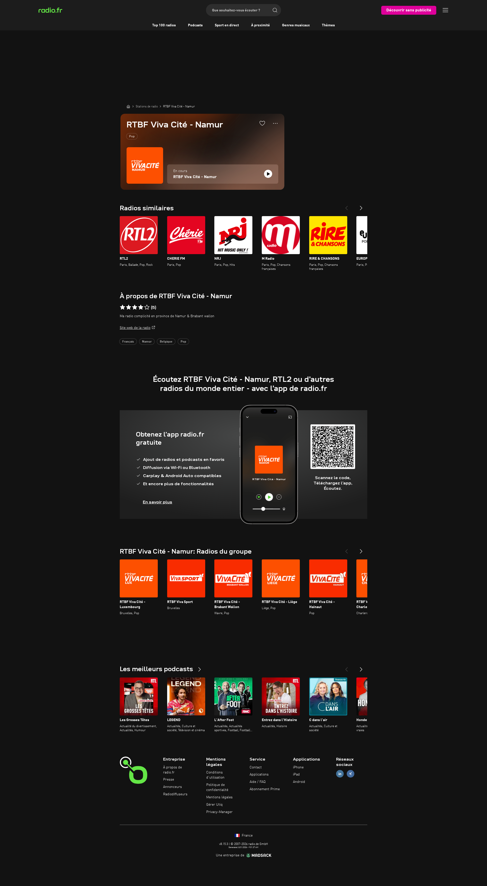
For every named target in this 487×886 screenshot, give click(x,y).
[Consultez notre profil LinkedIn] (340, 774)
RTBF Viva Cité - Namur (195, 177)
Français (128, 341)
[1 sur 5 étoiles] (122, 307)
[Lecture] (268, 174)
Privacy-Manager (219, 812)
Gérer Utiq (214, 804)
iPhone (298, 767)
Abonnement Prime (265, 789)
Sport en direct (227, 25)
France (247, 835)
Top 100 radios (164, 25)
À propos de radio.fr (172, 770)
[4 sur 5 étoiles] (141, 307)
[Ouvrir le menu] (445, 10)
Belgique (166, 341)
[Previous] (346, 206)
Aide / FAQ (258, 782)
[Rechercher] (275, 10)
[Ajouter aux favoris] (262, 123)
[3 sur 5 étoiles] (135, 307)
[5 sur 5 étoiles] (147, 307)
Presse (168, 779)
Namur (147, 341)
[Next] (361, 206)
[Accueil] (128, 106)
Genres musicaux (296, 25)
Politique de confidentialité (217, 787)
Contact (256, 767)
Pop (132, 136)
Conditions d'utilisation (215, 775)
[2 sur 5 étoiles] (129, 307)
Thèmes (328, 25)
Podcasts (195, 25)
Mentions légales (219, 797)
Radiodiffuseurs (175, 794)
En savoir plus (157, 502)
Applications (259, 774)
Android (299, 782)
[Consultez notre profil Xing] (351, 774)
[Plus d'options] (275, 123)
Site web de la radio (135, 328)
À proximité (260, 25)
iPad (296, 774)
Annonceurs (172, 787)
